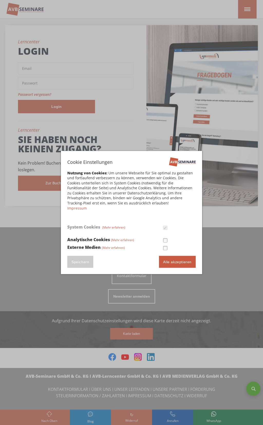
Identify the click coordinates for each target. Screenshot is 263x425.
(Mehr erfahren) (113, 227)
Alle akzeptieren (177, 262)
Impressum (77, 207)
